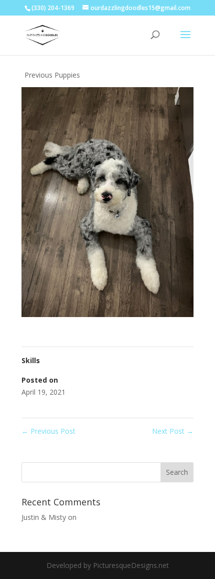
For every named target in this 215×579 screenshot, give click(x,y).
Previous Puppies (52, 75)
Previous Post (49, 431)
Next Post (173, 431)
